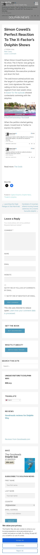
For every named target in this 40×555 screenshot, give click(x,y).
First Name (9, 480)
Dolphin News (26, 195)
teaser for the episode (15, 93)
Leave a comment (10, 54)
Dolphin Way (6, 2)
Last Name (9, 491)
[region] (20, 538)
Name (6, 254)
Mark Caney (8, 51)
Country (9, 502)
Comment (8, 230)
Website (7, 275)
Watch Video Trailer (16, 350)
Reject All (20, 551)
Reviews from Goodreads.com (17, 439)
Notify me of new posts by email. (21, 296)
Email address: (11, 510)
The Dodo (18, 167)
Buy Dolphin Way (15, 330)
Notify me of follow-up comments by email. (19, 289)
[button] (37, 3)
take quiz (9, 462)
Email (6, 264)
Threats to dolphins (10, 197)
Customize (20, 545)
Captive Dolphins (16, 195)
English (9, 400)
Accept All (20, 540)
